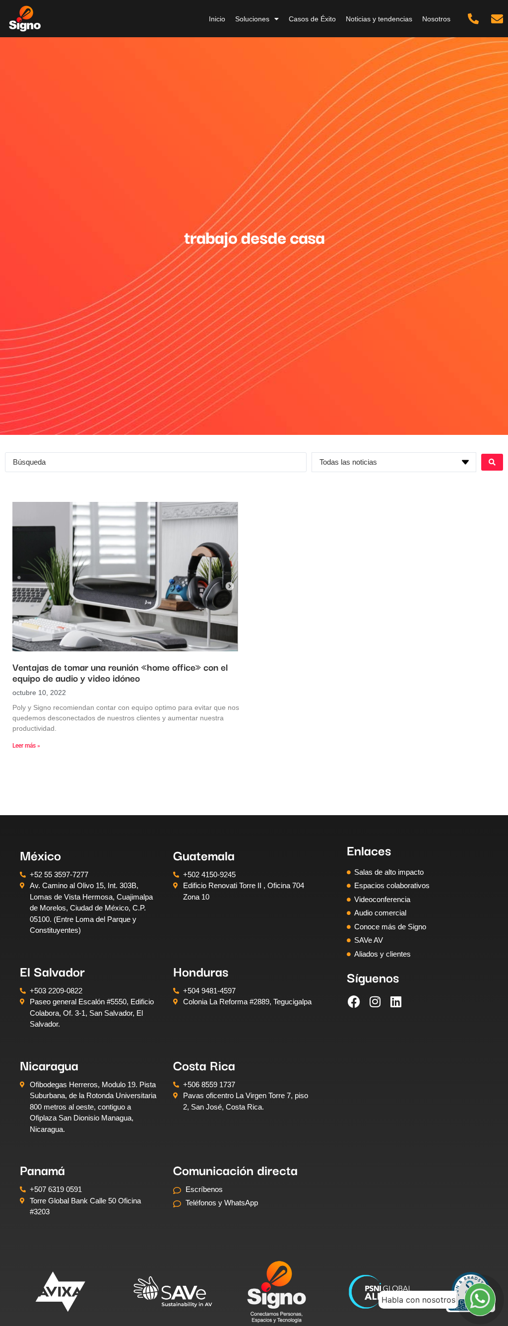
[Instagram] (375, 1001)
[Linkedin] (395, 1001)
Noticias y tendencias (379, 19)
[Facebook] (354, 1001)
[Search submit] (492, 462)
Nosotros (436, 19)
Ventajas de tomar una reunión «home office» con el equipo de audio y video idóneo (120, 672)
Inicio (217, 19)
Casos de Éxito (312, 19)
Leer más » (26, 745)
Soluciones (252, 19)
